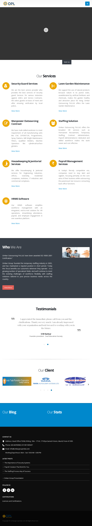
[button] (87, 4)
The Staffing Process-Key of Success (18, 471)
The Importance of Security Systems (17, 463)
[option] (46, 326)
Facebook (4, 490)
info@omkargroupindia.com (20, 449)
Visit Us (67, 62)
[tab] (44, 344)
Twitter (8, 490)
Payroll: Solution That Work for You (17, 467)
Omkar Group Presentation (13, 478)
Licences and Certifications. (12, 501)
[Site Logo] (9, 3)
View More (15, 111)
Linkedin (12, 490)
